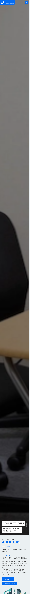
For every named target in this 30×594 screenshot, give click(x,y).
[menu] (26, 2)
